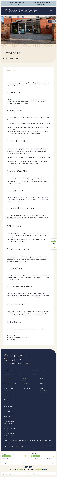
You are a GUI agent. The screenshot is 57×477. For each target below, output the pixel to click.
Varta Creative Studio (18, 446)
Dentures (6, 401)
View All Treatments (8, 435)
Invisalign (6, 396)
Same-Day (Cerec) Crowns (9, 428)
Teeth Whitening (7, 426)
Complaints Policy (44, 388)
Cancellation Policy (44, 393)
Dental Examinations (8, 409)
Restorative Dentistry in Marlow (9, 391)
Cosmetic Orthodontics (9, 421)
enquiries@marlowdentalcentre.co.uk (41, 2)
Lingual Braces (7, 399)
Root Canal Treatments (9, 413)
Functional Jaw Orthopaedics (10, 418)
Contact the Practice (26, 388)
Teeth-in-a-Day (7, 404)
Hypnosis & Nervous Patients (10, 433)
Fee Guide (24, 385)
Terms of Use (43, 385)
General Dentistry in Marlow (10, 383)
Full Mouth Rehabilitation (9, 406)
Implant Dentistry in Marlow (9, 380)
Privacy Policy (43, 380)
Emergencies (7, 416)
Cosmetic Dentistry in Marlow (10, 385)
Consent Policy (43, 390)
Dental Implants (7, 394)
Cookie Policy (43, 383)
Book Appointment (41, 4)
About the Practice (26, 380)
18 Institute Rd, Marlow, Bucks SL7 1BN (15, 2)
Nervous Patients (25, 383)
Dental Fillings (7, 430)
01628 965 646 (15, 4)
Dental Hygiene (7, 411)
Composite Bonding (8, 423)
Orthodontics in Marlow (9, 388)
